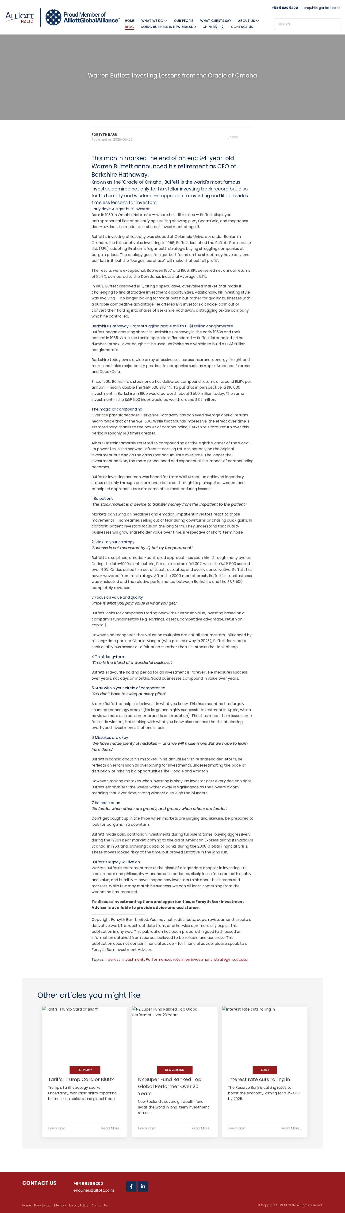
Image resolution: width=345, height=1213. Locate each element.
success (239, 959)
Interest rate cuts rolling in (259, 1079)
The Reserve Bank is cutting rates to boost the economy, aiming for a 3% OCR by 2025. (264, 1093)
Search (334, 24)
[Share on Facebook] (245, 137)
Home (129, 20)
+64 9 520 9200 (285, 7)
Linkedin (143, 1186)
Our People (183, 20)
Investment (133, 959)
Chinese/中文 (213, 26)
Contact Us (242, 26)
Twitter (155, 1186)
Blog (129, 26)
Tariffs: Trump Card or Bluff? (81, 1079)
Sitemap (60, 1205)
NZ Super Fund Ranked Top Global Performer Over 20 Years (169, 1086)
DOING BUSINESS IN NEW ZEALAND (168, 26)
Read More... (111, 1128)
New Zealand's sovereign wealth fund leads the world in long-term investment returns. (173, 1107)
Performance (159, 959)
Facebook (131, 1186)
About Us (246, 20)
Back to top (42, 1205)
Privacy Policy (78, 1205)
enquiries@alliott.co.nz (322, 7)
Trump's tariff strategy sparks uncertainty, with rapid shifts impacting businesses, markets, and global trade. (82, 1093)
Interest (113, 959)
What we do (152, 20)
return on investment (193, 959)
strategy (222, 959)
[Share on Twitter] (251, 137)
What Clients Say (215, 20)
